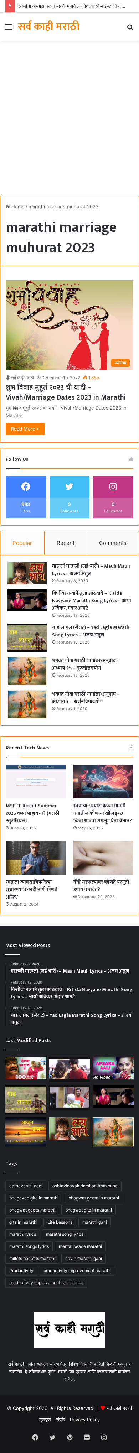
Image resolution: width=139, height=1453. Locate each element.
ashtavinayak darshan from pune (85, 1185)
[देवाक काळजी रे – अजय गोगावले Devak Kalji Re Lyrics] (25, 1068)
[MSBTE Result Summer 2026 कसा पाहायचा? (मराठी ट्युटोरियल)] (36, 781)
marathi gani (94, 1222)
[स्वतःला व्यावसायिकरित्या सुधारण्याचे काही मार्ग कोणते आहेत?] (36, 858)
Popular (22, 543)
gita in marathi (23, 1222)
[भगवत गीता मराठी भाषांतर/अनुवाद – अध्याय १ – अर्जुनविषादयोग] (27, 704)
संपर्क (60, 1419)
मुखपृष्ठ (45, 1419)
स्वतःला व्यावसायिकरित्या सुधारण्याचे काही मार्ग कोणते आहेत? (31, 889)
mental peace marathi (80, 1246)
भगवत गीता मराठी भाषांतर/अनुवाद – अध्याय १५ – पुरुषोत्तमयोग (86, 664)
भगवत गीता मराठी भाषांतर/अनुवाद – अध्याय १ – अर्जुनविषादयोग (86, 697)
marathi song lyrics (64, 1234)
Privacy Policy (85, 1419)
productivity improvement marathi (76, 1270)
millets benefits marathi (32, 1258)
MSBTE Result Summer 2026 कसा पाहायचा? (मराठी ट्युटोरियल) (33, 813)
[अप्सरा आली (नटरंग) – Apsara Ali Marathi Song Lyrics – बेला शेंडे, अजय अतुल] (113, 1068)
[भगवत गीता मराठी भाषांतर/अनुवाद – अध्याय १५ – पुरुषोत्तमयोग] (27, 671)
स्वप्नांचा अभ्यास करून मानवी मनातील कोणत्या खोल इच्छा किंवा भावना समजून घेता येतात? (102, 813)
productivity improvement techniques (46, 1282)
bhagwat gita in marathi (88, 1210)
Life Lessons (59, 1222)
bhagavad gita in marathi (33, 1198)
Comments (113, 543)
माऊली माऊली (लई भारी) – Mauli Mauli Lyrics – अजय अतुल (91, 570)
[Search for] (130, 29)
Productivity (21, 1270)
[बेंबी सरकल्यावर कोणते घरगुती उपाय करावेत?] (103, 858)
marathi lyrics (22, 1234)
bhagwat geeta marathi (32, 1210)
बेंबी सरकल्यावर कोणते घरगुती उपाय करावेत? (101, 886)
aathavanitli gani (25, 1185)
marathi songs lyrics (29, 1246)
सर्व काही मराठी (22, 377)
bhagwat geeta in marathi (93, 1198)
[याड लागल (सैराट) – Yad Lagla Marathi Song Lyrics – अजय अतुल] (27, 638)
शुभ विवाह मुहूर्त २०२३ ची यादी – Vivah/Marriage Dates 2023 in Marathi (66, 392)
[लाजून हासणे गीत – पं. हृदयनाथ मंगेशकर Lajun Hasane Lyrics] (25, 1132)
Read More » (25, 429)
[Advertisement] (69, 120)
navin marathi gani (83, 1258)
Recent (65, 543)
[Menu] (8, 29)
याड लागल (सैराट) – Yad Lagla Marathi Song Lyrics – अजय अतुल (91, 631)
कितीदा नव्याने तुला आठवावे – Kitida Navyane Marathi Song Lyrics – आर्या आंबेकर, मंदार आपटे (91, 600)
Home (17, 206)
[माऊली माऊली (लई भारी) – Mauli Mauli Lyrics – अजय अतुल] (27, 573)
